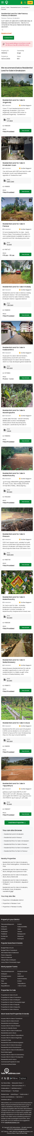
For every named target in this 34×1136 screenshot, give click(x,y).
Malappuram (21, 934)
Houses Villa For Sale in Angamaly (11, 1038)
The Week (16, 1091)
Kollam (19, 924)
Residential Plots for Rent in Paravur (15, 851)
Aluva (19, 974)
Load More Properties (16, 823)
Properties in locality (12, 907)
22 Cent (9, 680)
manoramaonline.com (20, 1129)
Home (3, 7)
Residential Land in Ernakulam (14, 834)
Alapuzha (4, 927)
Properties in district (13, 900)
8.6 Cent (10, 368)
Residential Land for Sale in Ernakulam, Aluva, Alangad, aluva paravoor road (15, 870)
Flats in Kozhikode (6, 957)
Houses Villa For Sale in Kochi (10, 1021)
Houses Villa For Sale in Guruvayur (11, 1045)
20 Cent (9, 492)
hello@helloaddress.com (12, 1122)
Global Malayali (6, 1091)
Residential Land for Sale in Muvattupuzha (14, 411)
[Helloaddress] (6, 2)
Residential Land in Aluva (8, 1033)
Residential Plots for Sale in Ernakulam (16, 841)
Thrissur (19, 931)
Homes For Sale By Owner (9, 1028)
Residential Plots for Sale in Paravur (15, 844)
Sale (7, 7)
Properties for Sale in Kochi (9, 995)
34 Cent (9, 618)
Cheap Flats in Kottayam (8, 960)
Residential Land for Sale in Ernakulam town (14, 164)
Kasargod (20, 939)
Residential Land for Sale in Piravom (14, 535)
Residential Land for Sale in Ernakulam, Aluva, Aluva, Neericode (15, 876)
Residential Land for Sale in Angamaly (14, 101)
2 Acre (9, 431)
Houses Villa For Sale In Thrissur (10, 1026)
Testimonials (24, 1094)
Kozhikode (4, 936)
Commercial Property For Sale (10, 1062)
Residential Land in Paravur (13, 837)
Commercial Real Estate (8, 1064)
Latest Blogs (14, 1094)
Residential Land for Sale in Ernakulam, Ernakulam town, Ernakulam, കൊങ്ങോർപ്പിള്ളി (15, 889)
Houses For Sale (6, 1040)
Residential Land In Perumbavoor (11, 1047)
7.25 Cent (10, 305)
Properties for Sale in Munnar (10, 1009)
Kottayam (4, 929)
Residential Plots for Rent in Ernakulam (16, 848)
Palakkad (4, 934)
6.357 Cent (10, 181)
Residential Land (16, 7)
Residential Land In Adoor (9, 1059)
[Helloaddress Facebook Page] (2, 1078)
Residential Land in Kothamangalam (12, 1042)
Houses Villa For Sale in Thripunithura (12, 1035)
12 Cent (9, 244)
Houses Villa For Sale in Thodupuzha (12, 1057)
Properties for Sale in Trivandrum (11, 997)
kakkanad (20, 976)
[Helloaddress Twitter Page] (5, 1078)
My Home (19, 1097)
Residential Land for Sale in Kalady (17, 287)
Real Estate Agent (6, 1052)
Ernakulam (25, 7)
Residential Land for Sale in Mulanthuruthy (14, 474)
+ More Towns (21, 986)
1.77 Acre (10, 121)
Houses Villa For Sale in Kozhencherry (12, 1055)
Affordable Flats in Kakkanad (10, 953)
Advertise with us (6, 1099)
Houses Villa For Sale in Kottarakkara (12, 1050)
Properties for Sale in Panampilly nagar (13, 1002)
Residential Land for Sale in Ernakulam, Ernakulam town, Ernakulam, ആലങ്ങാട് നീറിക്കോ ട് (15, 882)
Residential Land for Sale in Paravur (14, 225)
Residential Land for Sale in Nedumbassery (14, 661)
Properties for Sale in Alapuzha (10, 1007)
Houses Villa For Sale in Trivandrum (11, 1018)
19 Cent (9, 804)
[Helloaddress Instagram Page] (8, 1078)
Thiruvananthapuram (7, 924)
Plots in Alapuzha (6, 955)
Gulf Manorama (16, 1088)
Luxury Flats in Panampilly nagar (10, 962)
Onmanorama (5, 1086)
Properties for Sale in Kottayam (10, 1000)
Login (30, 2)
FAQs (25, 1133)
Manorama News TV (18, 1086)
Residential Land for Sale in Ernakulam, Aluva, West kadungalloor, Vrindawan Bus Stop (16, 864)
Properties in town (11, 903)
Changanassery (6, 976)
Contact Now (8, 38)
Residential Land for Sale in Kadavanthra (14, 348)
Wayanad (20, 936)
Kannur (3, 939)
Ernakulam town (22, 971)
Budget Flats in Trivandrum (9, 950)
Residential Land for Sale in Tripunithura (14, 784)
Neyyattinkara (5, 986)
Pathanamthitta (22, 927)
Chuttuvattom (5, 1088)
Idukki (19, 929)
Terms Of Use (20, 1133)
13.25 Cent (10, 555)
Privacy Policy (11, 1133)
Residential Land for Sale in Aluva (16, 723)
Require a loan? (6, 33)
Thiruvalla (4, 983)
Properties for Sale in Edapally (10, 1004)
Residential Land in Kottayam (10, 1023)
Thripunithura (21, 983)
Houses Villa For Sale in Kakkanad (11, 1030)
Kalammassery (22, 979)
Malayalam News (17, 1083)
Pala (2, 981)
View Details (25, 130)
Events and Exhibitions (8, 1097)
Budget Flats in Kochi (7, 948)
